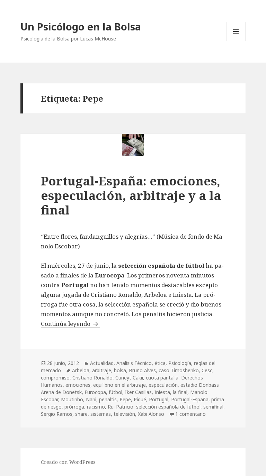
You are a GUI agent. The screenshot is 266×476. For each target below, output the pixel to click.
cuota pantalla (162, 377)
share (81, 414)
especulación (163, 385)
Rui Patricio (120, 406)
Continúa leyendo (70, 324)
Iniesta (162, 392)
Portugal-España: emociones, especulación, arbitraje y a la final (131, 195)
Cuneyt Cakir (129, 377)
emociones (77, 385)
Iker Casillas (138, 392)
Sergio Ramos (56, 414)
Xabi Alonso (151, 414)
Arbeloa (80, 370)
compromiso (55, 377)
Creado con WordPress (68, 462)
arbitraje (101, 370)
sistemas (100, 414)
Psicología (179, 363)
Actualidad (102, 363)
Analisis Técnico (134, 363)
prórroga (74, 406)
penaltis (108, 399)
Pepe (125, 399)
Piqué (140, 399)
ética (160, 363)
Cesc (207, 370)
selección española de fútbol (168, 406)
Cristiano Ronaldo (92, 377)
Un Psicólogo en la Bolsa (80, 26)
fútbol (115, 392)
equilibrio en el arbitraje (119, 385)
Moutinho (72, 399)
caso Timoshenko (179, 370)
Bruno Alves (142, 370)
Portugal (158, 399)
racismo (96, 406)
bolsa (120, 370)
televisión (124, 414)
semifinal (213, 406)
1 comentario (190, 414)
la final (180, 392)
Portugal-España (190, 399)
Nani (91, 399)
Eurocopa (95, 392)
